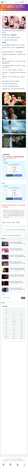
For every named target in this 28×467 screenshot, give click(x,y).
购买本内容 (10, 175)
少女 (14, 325)
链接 (18, 222)
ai (21, 308)
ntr (13, 317)
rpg (6, 319)
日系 (21, 327)
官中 (6, 325)
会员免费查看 (18, 175)
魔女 (6, 338)
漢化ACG (10, 245)
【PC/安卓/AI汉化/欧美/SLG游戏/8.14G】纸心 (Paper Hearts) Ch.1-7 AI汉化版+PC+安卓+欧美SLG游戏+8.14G (17, 250)
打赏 (4, 222)
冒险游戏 (13, 321)
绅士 (21, 334)
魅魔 (21, 336)
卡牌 (6, 323)
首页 (8, 13)
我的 (17, 465)
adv (14, 308)
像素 (6, 321)
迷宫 (14, 336)
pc (21, 317)
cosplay (6, 312)
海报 (14, 222)
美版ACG (5, 9)
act (6, 308)
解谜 (6, 336)
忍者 (21, 325)
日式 (14, 327)
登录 (23, 2)
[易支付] (14, 303)
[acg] (2, 9)
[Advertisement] (14, 397)
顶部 (24, 465)
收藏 (9, 222)
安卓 (21, 323)
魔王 (21, 338)
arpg (6, 310)
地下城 (14, 323)
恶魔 (6, 327)
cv (13, 312)
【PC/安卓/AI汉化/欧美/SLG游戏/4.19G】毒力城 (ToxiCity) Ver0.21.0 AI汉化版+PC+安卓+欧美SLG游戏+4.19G (17, 289)
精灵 (6, 334)
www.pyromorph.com (14, 460)
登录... (4, 297)
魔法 (14, 338)
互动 (21, 319)
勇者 (21, 321)
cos (21, 310)
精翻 (14, 334)
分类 (10, 465)
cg (13, 310)
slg (13, 319)
